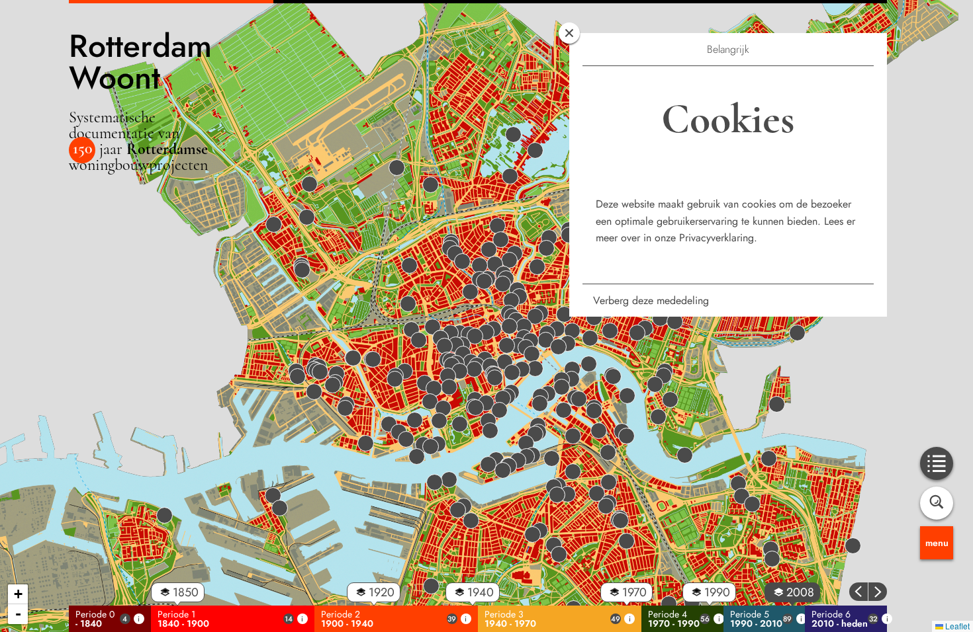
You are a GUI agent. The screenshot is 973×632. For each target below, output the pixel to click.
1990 (717, 592)
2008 (800, 592)
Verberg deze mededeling (651, 300)
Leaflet (956, 625)
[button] (590, 332)
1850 (186, 592)
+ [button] (18, 594)
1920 (381, 592)
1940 (480, 592)
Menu (937, 542)
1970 (634, 592)
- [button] (18, 614)
